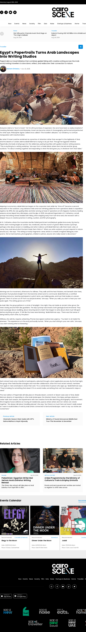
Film (39, 23)
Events (16, 23)
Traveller (47, 31)
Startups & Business (64, 23)
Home (77, 23)
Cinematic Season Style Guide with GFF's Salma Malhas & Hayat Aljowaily (18, 420)
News (24, 23)
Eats (45, 23)
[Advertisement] (38, 433)
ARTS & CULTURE (50, 475)
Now (9, 23)
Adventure (54, 537)
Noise (52, 23)
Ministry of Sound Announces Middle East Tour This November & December (61, 420)
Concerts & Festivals (21, 537)
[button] (2, 34)
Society (32, 23)
